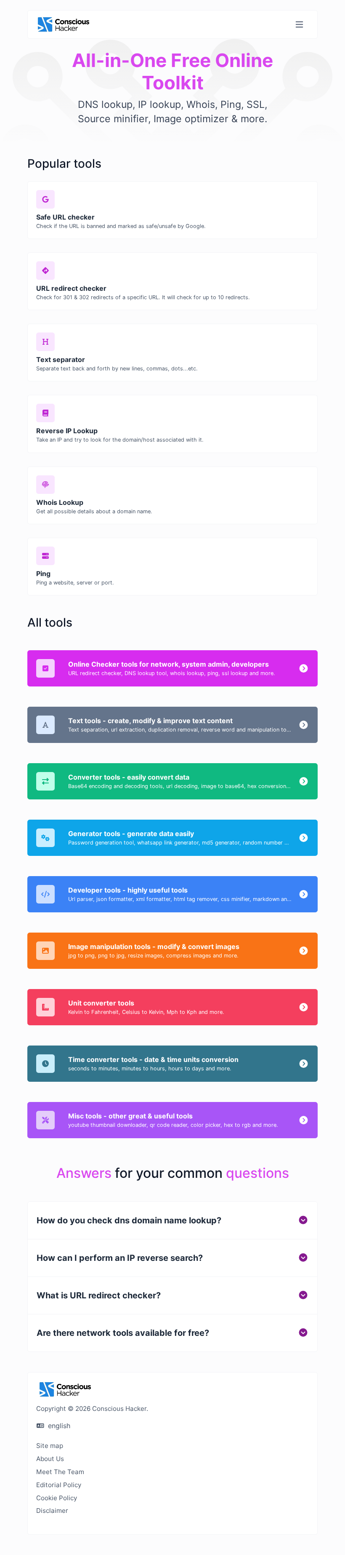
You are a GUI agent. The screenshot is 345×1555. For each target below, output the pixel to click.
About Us (50, 1459)
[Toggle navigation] (299, 24)
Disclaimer (52, 1511)
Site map (49, 1446)
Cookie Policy (56, 1498)
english (58, 1425)
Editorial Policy (58, 1485)
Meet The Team (60, 1472)
